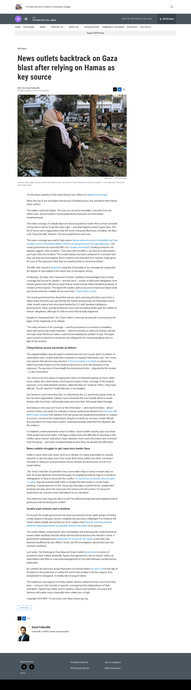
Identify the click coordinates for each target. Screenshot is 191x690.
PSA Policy (145, 27)
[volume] (26, 19)
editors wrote (86, 291)
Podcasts (132, 27)
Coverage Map (91, 27)
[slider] (30, 18)
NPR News (22, 48)
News (42, 27)
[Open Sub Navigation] (36, 27)
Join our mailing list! (113, 662)
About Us (73, 27)
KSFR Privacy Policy (113, 668)
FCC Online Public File (79, 662)
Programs (28, 27)
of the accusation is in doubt (81, 361)
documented (91, 552)
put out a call (97, 568)
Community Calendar (113, 27)
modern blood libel (79, 247)
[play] (18, 18)
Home (18, 27)
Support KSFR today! (95, 33)
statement (56, 267)
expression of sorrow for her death (75, 539)
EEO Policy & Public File (80, 668)
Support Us (57, 27)
